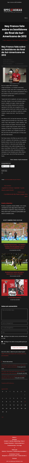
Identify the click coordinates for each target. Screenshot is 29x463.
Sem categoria (7, 63)
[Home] (1, 40)
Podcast (14, 458)
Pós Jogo (19, 445)
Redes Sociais (22, 455)
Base (22, 441)
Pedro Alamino (7, 60)
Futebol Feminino (9, 443)
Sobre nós (14, 449)
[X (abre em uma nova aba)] (12, 4)
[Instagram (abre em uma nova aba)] (16, 4)
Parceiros (9, 451)
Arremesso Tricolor (14, 454)
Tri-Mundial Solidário (14, 297)
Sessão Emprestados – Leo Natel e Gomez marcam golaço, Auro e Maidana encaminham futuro (14, 246)
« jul (2, 417)
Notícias (14, 439)
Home (13, 437)
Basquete (4, 455)
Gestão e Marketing (14, 441)
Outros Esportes (19, 443)
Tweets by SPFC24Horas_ (7, 383)
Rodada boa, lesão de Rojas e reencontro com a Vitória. (14, 273)
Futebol (6, 441)
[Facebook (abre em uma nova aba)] (14, 4)
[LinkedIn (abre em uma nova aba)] (17, 4)
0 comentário (19, 63)
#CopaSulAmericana (9, 179)
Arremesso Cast (13, 455)
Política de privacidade (19, 451)
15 (25, 401)
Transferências (11, 445)
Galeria (4, 451)
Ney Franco (18, 179)
